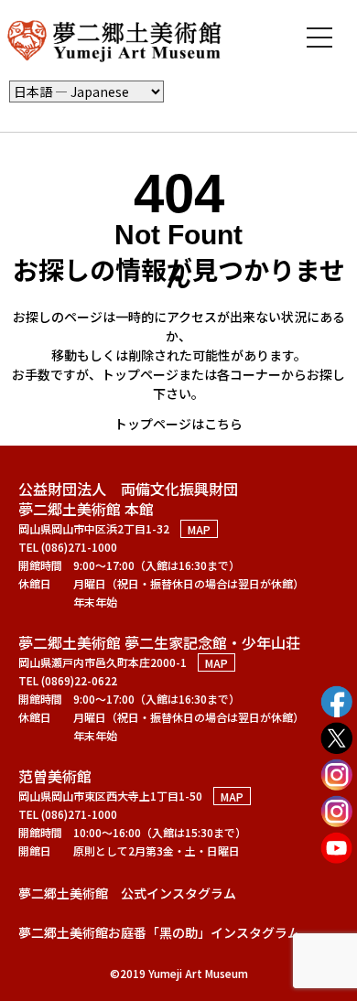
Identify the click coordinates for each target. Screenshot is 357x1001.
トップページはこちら (178, 423)
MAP (199, 528)
